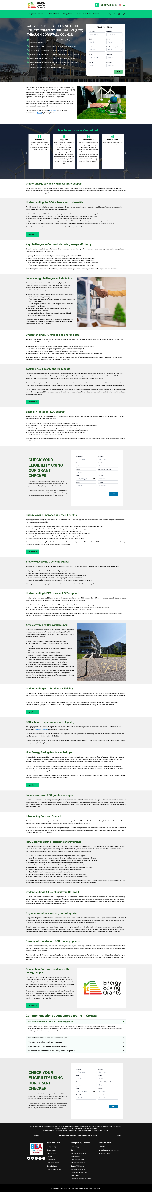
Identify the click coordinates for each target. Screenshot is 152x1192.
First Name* (92, 31)
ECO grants (52, 111)
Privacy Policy (75, 1188)
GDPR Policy (67, 1188)
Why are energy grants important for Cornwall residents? (48, 1046)
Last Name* (109, 31)
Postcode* (109, 62)
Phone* (108, 39)
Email (90, 39)
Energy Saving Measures (36, 14)
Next (118, 72)
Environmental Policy (57, 1188)
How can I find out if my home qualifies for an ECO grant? (48, 1038)
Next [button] (125, 153)
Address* (109, 55)
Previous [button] (26, 153)
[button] (37, 14)
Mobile (91, 47)
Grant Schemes (54, 14)
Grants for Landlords (84, 14)
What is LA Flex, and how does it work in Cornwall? (45, 1042)
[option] (39, 151)
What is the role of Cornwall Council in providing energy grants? (50, 1021)
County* (91, 62)
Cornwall (39, 113)
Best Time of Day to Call (112, 47)
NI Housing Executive (41, 729)
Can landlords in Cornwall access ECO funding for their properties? (51, 1051)
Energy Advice (68, 14)
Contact (96, 14)
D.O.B (90, 55)
